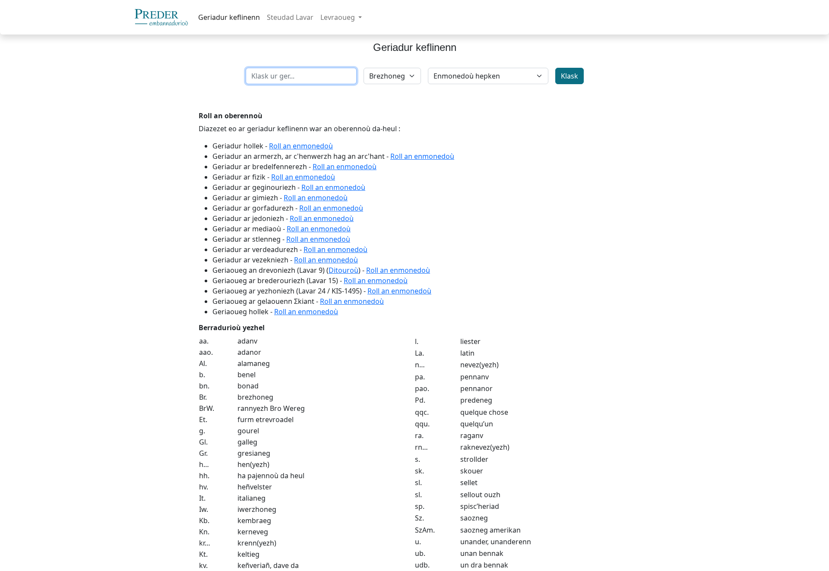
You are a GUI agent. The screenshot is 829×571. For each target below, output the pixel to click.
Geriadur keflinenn (229, 17)
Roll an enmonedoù (301, 146)
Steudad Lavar (290, 17)
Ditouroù (343, 270)
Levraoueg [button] (338, 17)
